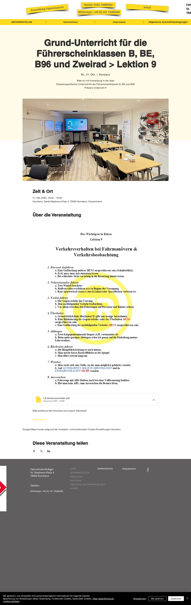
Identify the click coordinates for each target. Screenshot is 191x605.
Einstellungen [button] (139, 598)
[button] (47, 8)
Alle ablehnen (157, 598)
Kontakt (74, 488)
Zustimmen (176, 598)
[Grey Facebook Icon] (148, 470)
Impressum (75, 480)
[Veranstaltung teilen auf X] (41, 451)
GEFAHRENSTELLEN (79, 472)
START (73, 468)
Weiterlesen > (40, 419)
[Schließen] (187, 598)
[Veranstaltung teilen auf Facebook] (34, 451)
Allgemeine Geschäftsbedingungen (86, 484)
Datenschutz (76, 476)
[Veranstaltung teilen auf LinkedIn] (48, 451)
